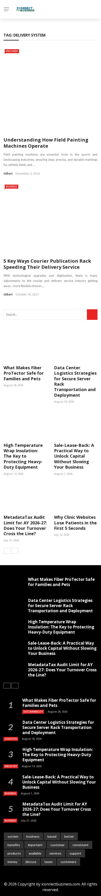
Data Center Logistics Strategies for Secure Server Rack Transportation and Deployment (75, 381)
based (51, 836)
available (35, 853)
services (55, 853)
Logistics (11, 738)
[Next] (15, 550)
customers (68, 862)
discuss (30, 862)
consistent (81, 845)
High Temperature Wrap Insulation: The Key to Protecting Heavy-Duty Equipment (23, 456)
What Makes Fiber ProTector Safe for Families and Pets (24, 373)
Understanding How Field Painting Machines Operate (46, 143)
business (32, 836)
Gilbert (8, 173)
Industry (11, 766)
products (14, 853)
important (35, 845)
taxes (48, 862)
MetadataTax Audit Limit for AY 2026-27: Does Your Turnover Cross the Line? (25, 525)
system (13, 836)
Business (11, 186)
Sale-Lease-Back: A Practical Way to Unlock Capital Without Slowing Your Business (74, 456)
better (69, 836)
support (75, 853)
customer (57, 845)
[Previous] (7, 550)
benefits (14, 845)
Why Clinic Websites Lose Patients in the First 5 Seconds (75, 522)
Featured (12, 51)
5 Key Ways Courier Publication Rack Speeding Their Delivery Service (47, 264)
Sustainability (33, 711)
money (12, 862)
